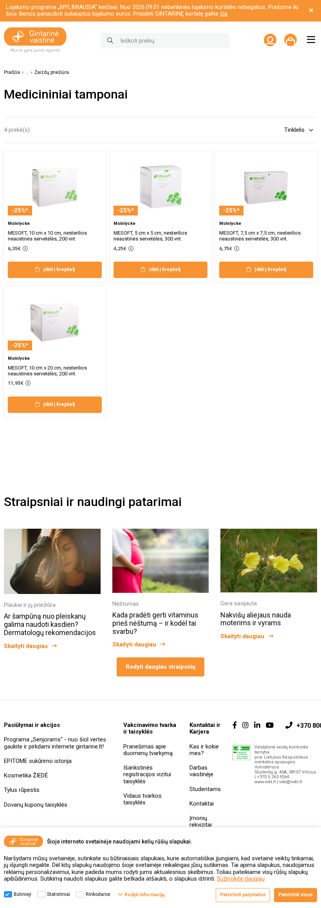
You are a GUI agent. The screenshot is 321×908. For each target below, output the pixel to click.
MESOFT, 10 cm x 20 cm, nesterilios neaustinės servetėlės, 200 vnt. (47, 371)
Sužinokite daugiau (241, 878)
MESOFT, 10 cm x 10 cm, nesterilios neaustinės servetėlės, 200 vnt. (47, 236)
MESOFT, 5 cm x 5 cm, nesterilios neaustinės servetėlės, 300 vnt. (150, 236)
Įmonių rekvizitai (200, 821)
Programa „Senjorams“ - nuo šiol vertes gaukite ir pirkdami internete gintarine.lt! (55, 743)
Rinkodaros (98, 894)
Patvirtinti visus (295, 894)
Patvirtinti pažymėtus (243, 894)
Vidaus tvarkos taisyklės (142, 799)
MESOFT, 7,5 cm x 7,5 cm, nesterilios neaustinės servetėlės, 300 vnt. (260, 236)
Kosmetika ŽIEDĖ (26, 775)
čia (223, 13)
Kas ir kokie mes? (204, 750)
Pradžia (12, 72)
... (27, 72)
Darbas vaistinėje (201, 771)
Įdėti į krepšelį (59, 269)
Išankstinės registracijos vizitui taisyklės (147, 774)
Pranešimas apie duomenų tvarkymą (148, 750)
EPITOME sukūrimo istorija (38, 760)
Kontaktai (201, 803)
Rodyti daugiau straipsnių (160, 666)
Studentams (205, 789)
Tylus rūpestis (22, 789)
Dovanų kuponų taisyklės (35, 804)
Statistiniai (58, 894)
